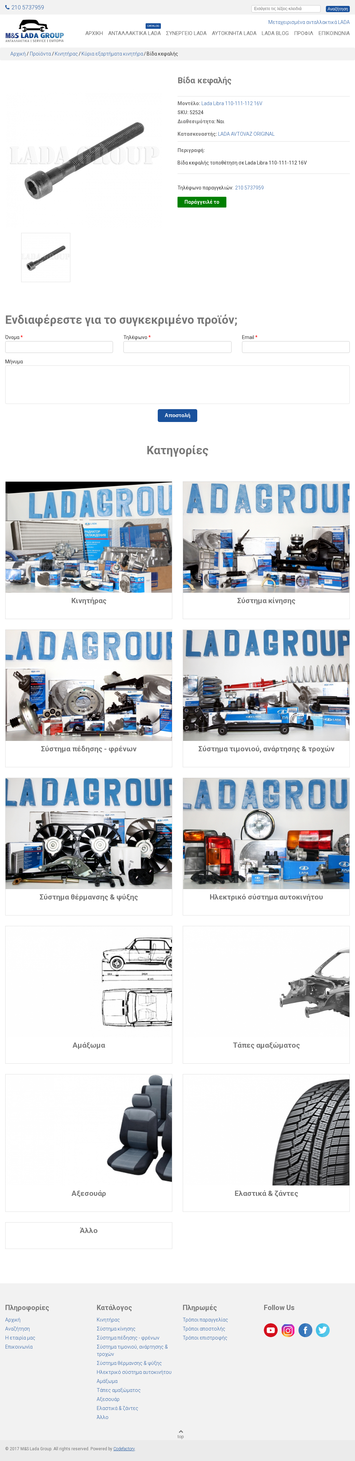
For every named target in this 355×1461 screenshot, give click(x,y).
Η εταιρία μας (20, 1338)
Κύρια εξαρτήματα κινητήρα (112, 54)
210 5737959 (27, 7)
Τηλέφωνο (137, 337)
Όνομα (14, 337)
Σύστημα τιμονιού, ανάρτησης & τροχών (132, 1350)
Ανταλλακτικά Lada (134, 32)
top (181, 1436)
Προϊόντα (40, 54)
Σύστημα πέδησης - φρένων (128, 1338)
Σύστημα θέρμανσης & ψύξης (129, 1363)
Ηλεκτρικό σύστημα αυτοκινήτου (134, 1372)
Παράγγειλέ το (201, 202)
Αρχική (94, 33)
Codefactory (124, 1448)
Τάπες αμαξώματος (119, 1390)
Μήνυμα (14, 361)
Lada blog (275, 33)
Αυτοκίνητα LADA (234, 33)
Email (250, 337)
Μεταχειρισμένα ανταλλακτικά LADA (309, 22)
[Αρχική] (34, 29)
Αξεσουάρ (108, 1399)
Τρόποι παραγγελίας (205, 1320)
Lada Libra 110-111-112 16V (231, 103)
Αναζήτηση (17, 1329)
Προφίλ (303, 33)
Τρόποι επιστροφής (205, 1338)
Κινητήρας (66, 54)
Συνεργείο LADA (186, 33)
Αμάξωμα (107, 1381)
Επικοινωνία (334, 33)
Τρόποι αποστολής (204, 1329)
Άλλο (103, 1417)
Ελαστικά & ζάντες (117, 1408)
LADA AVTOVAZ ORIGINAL (246, 134)
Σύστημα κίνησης (116, 1329)
